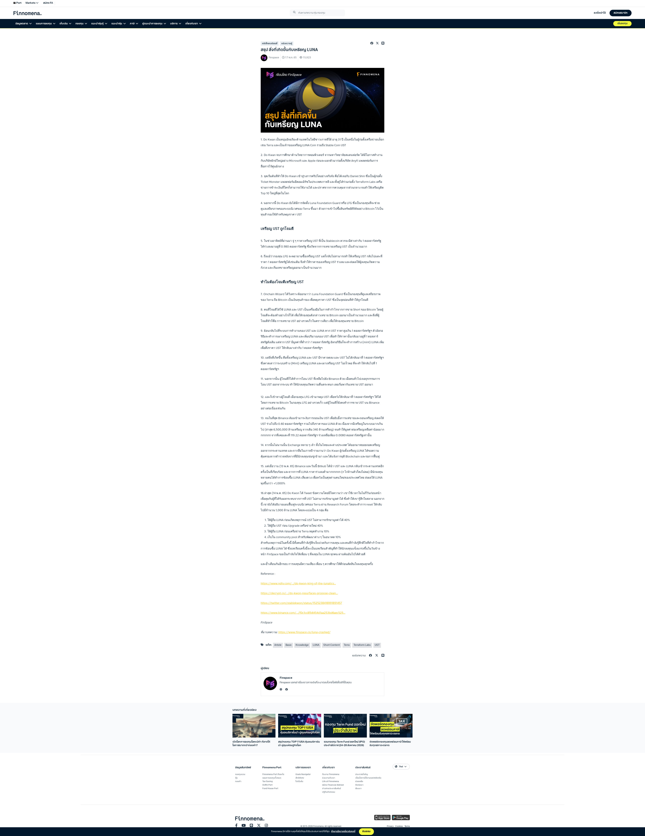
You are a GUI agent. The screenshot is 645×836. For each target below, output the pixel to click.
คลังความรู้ (286, 44)
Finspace (286, 678)
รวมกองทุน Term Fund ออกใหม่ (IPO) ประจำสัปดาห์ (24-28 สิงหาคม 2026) (344, 744)
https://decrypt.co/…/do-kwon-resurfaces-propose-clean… (299, 593)
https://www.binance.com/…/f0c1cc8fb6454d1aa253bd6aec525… (303, 612)
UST (377, 645)
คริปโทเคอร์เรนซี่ (269, 44)
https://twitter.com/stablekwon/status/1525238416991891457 (301, 602)
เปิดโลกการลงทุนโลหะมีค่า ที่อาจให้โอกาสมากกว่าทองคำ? (251, 744)
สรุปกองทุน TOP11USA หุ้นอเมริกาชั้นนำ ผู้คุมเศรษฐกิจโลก (299, 744)
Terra (347, 645)
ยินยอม (366, 831)
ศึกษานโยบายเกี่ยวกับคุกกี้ (343, 831)
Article (278, 645)
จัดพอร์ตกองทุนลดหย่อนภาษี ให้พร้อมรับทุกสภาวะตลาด (390, 744)
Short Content (331, 645)
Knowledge (302, 645)
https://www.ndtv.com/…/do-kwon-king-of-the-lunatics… (298, 583)
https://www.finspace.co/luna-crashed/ (304, 632)
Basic (289, 645)
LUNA (316, 645)
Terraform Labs (362, 645)
